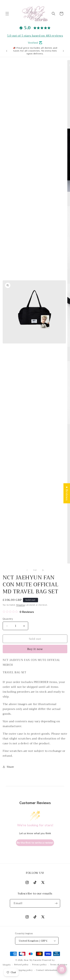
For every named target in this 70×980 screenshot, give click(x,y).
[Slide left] (27, 570)
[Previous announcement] (7, 51)
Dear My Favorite (32, 960)
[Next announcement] (63, 51)
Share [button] (10, 767)
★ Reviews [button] (66, 493)
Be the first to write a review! (35, 842)
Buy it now (35, 649)
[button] (7, 14)
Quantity (8, 619)
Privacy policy (39, 964)
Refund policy (21, 964)
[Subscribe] (56, 903)
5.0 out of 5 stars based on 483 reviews (35, 35)
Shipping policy (25, 970)
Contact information (46, 970)
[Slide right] (43, 570)
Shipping (20, 604)
